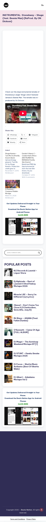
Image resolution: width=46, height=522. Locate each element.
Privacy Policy (31, 519)
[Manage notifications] (41, 509)
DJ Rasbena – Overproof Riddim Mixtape (11, 191)
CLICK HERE (23, 215)
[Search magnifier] (39, 252)
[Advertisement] (23, 63)
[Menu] (42, 5)
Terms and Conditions (17, 519)
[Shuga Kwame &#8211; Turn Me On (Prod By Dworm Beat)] (13, 163)
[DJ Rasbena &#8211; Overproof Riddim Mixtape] (12, 184)
